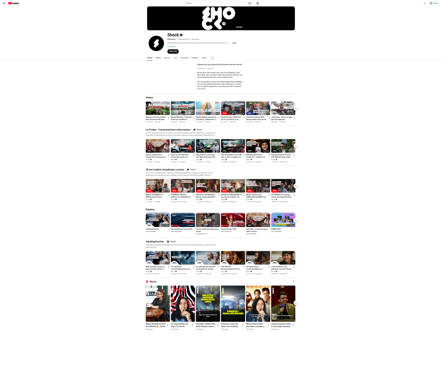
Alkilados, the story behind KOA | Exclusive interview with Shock (220, 64)
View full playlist (151, 231)
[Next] (296, 108)
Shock (148, 159)
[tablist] (221, 58)
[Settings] (424, 3)
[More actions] (168, 117)
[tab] (150, 58)
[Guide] (4, 3)
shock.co (172, 47)
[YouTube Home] (13, 3)
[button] (201, 89)
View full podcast (201, 234)
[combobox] (216, 3)
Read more (201, 89)
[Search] (249, 3)
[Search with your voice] (257, 3)
